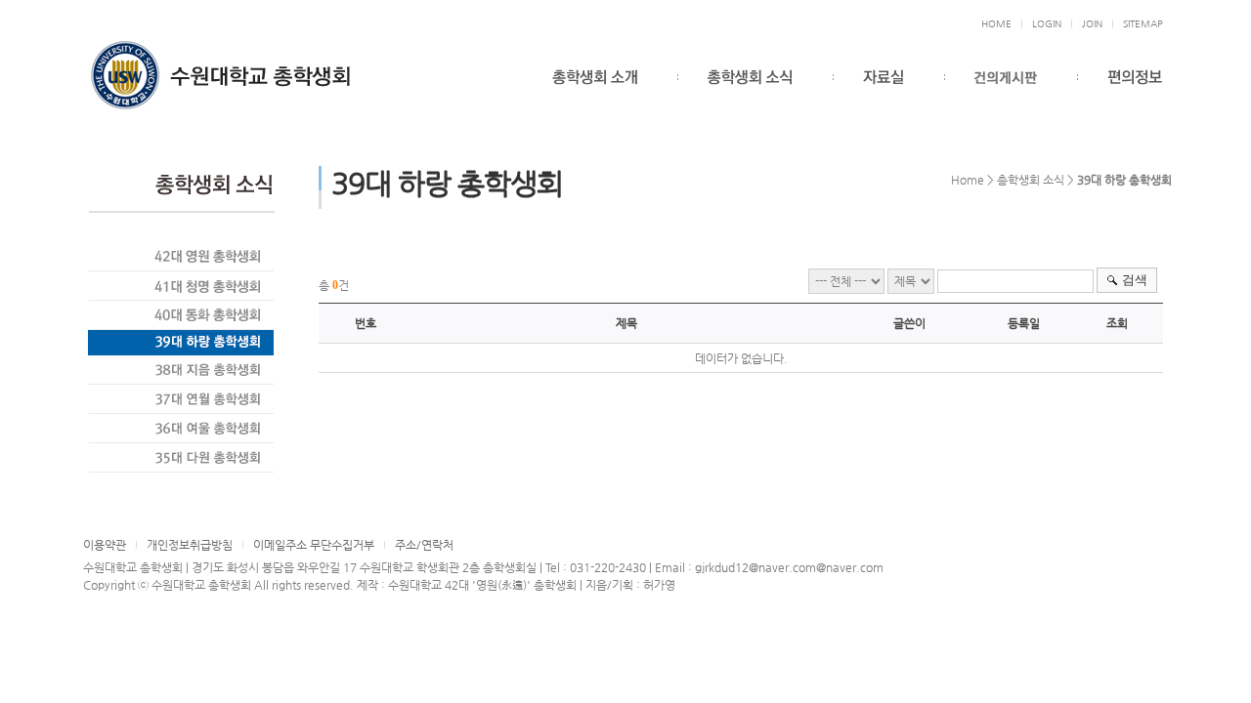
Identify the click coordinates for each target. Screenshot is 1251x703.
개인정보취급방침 (190, 545)
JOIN (1092, 24)
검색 (1134, 279)
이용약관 (104, 545)
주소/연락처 (424, 545)
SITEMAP (1143, 24)
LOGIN (1046, 24)
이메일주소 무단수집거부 (313, 545)
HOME (996, 24)
